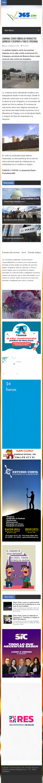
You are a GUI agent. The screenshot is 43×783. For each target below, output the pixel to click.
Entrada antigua (34, 252)
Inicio (24, 252)
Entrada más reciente (10, 252)
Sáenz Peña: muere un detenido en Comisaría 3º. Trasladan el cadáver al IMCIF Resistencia (26, 617)
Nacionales (25, 45)
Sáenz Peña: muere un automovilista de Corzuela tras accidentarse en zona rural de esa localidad (26, 604)
